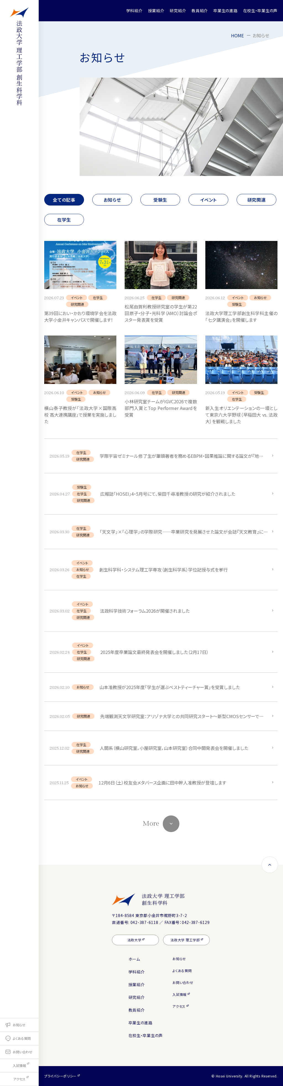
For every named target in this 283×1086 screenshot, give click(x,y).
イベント (208, 199)
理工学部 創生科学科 (19, 63)
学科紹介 (134, 10)
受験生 (160, 199)
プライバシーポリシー (60, 1076)
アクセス (178, 1006)
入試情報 (179, 994)
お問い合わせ (182, 982)
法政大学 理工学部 (163, 899)
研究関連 (256, 199)
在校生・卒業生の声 (260, 10)
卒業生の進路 (225, 10)
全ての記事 (64, 199)
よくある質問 (182, 970)
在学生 (64, 219)
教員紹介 (200, 10)
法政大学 (134, 939)
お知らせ (112, 199)
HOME (237, 35)
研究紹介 (178, 10)
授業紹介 (156, 10)
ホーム (134, 959)
